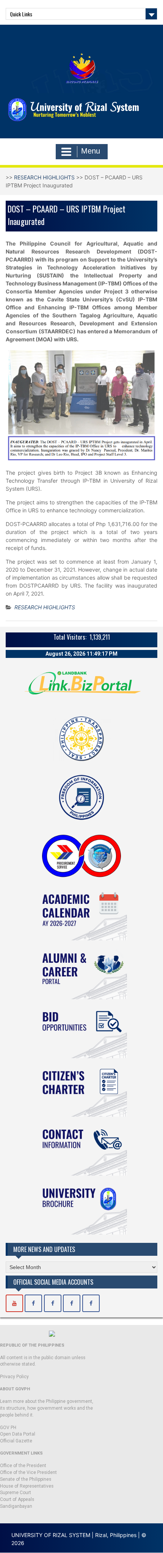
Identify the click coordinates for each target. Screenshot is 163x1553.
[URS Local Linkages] (91, 1303)
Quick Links (21, 14)
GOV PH (8, 1427)
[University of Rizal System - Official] (33, 1303)
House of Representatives (26, 1486)
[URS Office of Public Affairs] (52, 1303)
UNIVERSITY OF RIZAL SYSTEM (50, 1535)
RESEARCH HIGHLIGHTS (44, 177)
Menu (90, 151)
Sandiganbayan (16, 1506)
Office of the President (23, 1465)
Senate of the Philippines (25, 1479)
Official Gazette (16, 1441)
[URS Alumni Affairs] (71, 1303)
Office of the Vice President (28, 1472)
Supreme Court (15, 1492)
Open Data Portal (17, 1434)
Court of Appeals (17, 1499)
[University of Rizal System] (14, 1303)
